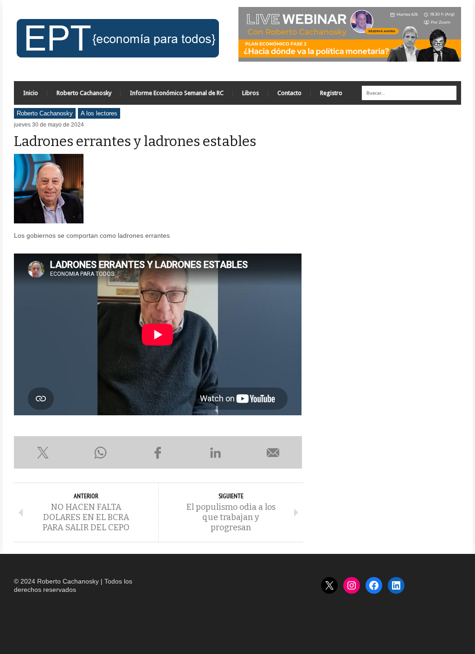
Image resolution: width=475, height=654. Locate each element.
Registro (331, 92)
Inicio (30, 92)
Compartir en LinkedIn (215, 452)
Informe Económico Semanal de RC (177, 92)
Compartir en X (42, 452)
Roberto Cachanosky (84, 92)
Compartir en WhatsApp (100, 452)
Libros (250, 92)
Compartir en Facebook (157, 452)
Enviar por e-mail (273, 452)
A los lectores (99, 113)
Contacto (289, 92)
